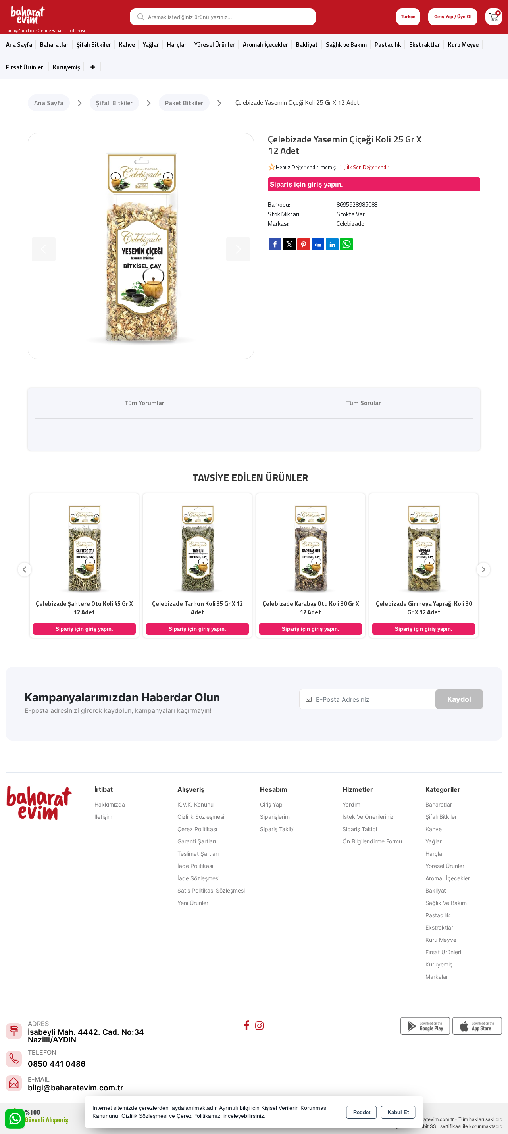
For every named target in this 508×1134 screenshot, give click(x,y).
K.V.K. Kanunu (195, 804)
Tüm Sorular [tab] (363, 403)
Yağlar (433, 841)
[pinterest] (303, 244)
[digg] (318, 244)
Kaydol (459, 699)
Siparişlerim (275, 816)
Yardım (351, 804)
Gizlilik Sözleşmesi (200, 816)
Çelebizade (350, 223)
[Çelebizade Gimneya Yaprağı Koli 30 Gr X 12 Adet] (423, 547)
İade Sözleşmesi (198, 878)
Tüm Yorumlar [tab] (144, 403)
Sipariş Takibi (277, 829)
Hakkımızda (109, 804)
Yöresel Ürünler (444, 866)
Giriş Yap (271, 804)
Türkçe (408, 16)
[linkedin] (332, 244)
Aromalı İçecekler (265, 44)
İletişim (103, 816)
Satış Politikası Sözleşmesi (211, 890)
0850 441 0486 (56, 1064)
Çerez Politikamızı (199, 1116)
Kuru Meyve (463, 44)
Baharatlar (438, 804)
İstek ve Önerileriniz (368, 816)
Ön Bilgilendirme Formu (372, 841)
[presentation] (24, 569)
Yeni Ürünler (192, 902)
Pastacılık (388, 44)
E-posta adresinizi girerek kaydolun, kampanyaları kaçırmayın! (118, 710)
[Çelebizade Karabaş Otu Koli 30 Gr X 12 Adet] (310, 547)
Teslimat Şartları (198, 853)
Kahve (127, 44)
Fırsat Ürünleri (25, 67)
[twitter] (289, 244)
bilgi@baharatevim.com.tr (75, 1087)
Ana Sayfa (19, 44)
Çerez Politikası (197, 829)
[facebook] (275, 244)
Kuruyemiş (66, 67)
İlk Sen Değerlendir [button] (368, 167)
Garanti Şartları (196, 841)
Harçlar (177, 44)
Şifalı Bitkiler (441, 816)
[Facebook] (247, 1025)
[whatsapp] (346, 244)
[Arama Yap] (138, 16)
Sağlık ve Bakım (446, 902)
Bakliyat (307, 44)
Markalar (436, 976)
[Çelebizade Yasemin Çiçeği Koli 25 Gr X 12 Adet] (141, 246)
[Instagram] (260, 1025)
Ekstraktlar (424, 44)
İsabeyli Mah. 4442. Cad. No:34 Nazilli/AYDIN (86, 1036)
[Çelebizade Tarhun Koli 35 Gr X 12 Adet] (197, 547)
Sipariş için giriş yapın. (306, 184)
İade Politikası (195, 866)
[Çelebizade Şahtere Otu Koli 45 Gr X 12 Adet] (84, 547)
